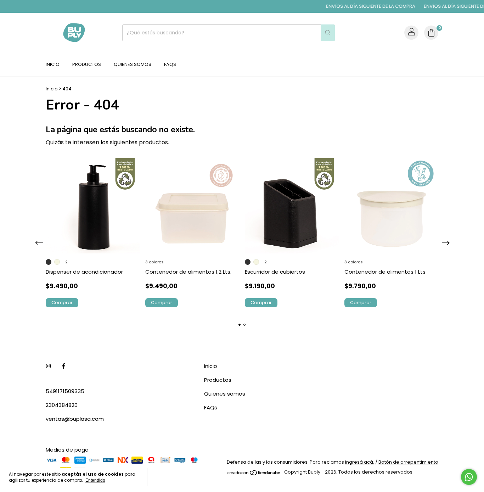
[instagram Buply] (48, 366)
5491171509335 (65, 391)
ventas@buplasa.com (75, 419)
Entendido (95, 480)
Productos (86, 64)
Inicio (53, 64)
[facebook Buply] (63, 366)
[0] (431, 33)
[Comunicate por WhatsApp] (469, 477)
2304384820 (62, 405)
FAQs (170, 64)
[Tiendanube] (254, 474)
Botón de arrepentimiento (408, 462)
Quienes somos (132, 64)
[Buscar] (328, 32)
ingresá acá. (359, 462)
